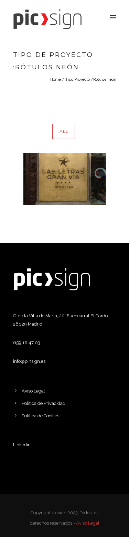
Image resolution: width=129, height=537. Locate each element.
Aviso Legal (33, 391)
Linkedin (22, 444)
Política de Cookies (40, 415)
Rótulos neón (104, 79)
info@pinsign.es (29, 361)
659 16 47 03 (26, 342)
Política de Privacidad (43, 403)
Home (55, 79)
